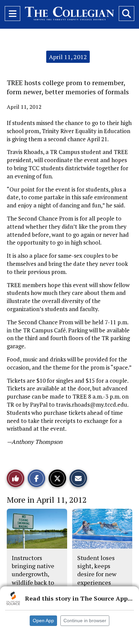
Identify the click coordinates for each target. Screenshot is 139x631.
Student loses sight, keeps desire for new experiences (96, 570)
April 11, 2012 (68, 57)
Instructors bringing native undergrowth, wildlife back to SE (33, 574)
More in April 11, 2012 (47, 499)
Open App (43, 620)
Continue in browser (84, 620)
